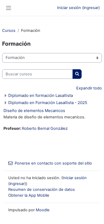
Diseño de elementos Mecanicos (34, 110)
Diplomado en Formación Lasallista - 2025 (47, 102)
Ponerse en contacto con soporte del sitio (53, 163)
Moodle (43, 210)
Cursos (8, 30)
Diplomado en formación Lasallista (40, 95)
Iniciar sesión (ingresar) (78, 7)
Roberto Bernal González (45, 128)
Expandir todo (89, 88)
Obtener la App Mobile (28, 195)
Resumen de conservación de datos (41, 189)
